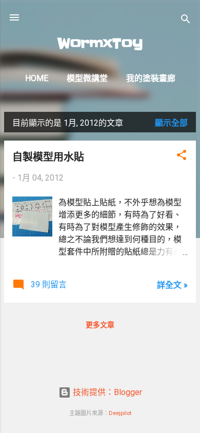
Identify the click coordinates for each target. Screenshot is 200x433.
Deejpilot (120, 413)
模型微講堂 (87, 78)
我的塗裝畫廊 (150, 78)
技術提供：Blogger (106, 392)
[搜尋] (185, 20)
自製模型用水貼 (48, 156)
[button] (181, 157)
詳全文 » (172, 285)
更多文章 (100, 325)
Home (36, 78)
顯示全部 (171, 123)
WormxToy (100, 43)
